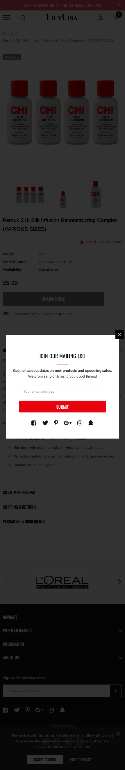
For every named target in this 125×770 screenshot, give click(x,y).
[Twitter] (45, 423)
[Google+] (68, 423)
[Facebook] (33, 423)
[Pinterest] (56, 423)
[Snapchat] (91, 423)
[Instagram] (79, 423)
